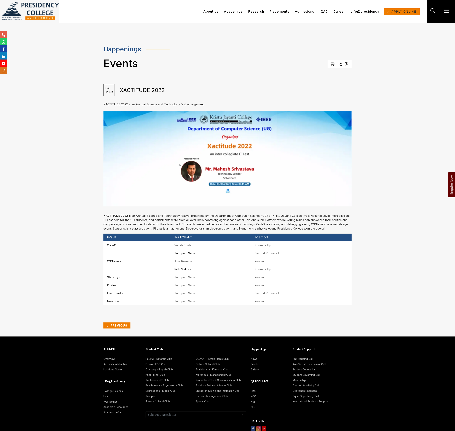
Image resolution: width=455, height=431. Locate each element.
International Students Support (310, 401)
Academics (233, 11)
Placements (279, 11)
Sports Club (203, 401)
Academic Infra (112, 412)
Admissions (304, 11)
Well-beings (110, 401)
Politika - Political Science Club (214, 385)
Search (433, 10)
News (254, 358)
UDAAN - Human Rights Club (212, 358)
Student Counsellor (304, 369)
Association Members (116, 364)
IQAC (324, 11)
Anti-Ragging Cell (303, 358)
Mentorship (299, 380)
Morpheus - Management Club (214, 374)
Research (256, 11)
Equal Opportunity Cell (306, 396)
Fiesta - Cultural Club (158, 401)
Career (339, 11)
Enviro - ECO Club (156, 364)
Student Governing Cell (306, 374)
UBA (253, 390)
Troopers (151, 396)
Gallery (255, 369)
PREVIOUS (118, 325)
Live (105, 396)
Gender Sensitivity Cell (306, 385)
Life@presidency (364, 11)
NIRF (253, 406)
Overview (109, 358)
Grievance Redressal (305, 390)
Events (254, 364)
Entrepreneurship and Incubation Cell (217, 390)
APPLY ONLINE (403, 11)
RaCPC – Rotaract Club (159, 358)
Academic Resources (115, 406)
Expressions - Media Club (161, 390)
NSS (253, 401)
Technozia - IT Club (157, 380)
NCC (253, 396)
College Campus (113, 390)
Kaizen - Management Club (212, 396)
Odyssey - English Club (159, 369)
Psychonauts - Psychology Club (164, 385)
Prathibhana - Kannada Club (212, 369)
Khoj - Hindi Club (155, 374)
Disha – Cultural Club (208, 364)
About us (210, 11)
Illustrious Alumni (112, 369)
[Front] (30, 11)
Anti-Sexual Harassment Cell (309, 364)
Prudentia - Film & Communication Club (218, 380)
